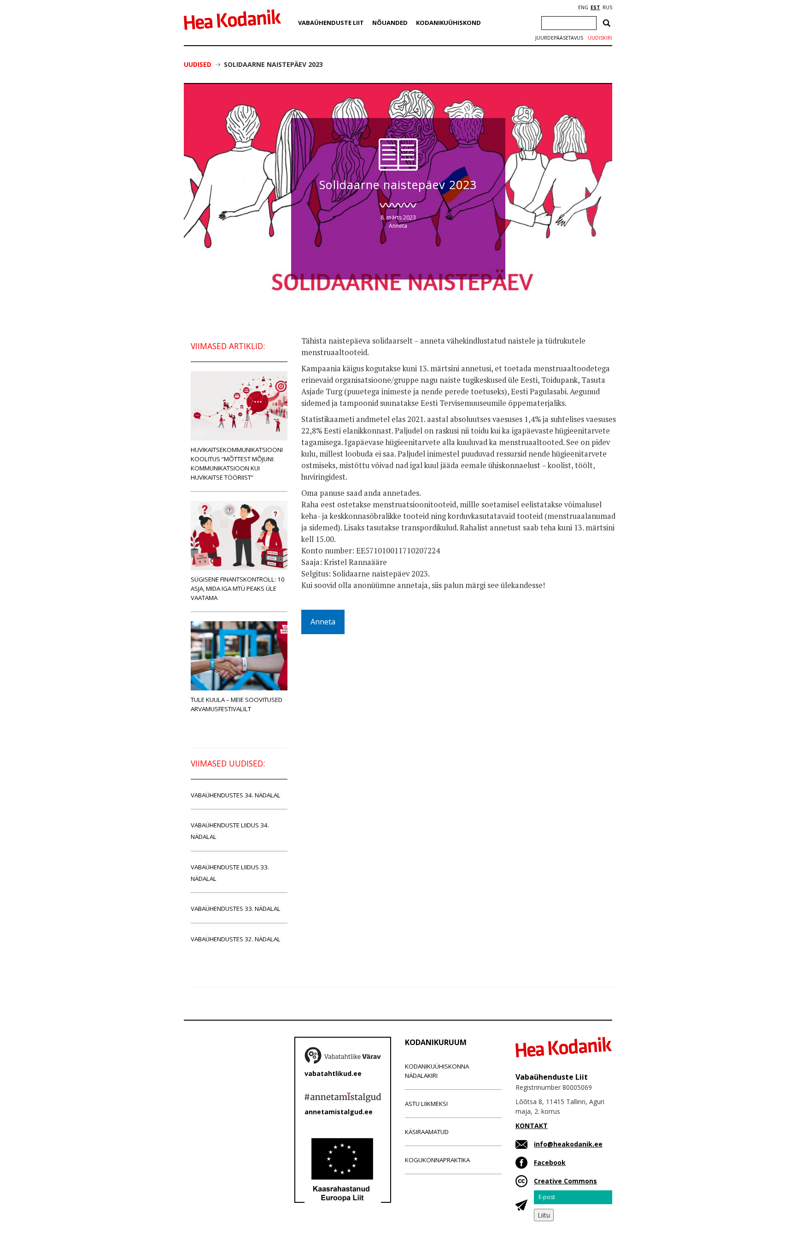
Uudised (197, 64)
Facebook (550, 1162)
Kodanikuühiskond (448, 22)
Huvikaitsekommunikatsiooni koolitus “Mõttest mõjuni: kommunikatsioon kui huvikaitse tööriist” (237, 463)
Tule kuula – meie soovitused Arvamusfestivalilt (236, 704)
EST (595, 7)
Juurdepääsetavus (559, 38)
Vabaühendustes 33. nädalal (236, 908)
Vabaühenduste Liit (331, 22)
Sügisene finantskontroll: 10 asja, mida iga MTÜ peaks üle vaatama (238, 588)
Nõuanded (390, 22)
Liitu (544, 1215)
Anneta (398, 226)
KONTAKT (531, 1125)
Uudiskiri (600, 38)
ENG (583, 7)
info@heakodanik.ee (568, 1144)
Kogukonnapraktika (437, 1160)
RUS (607, 7)
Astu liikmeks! (426, 1103)
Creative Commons (565, 1181)
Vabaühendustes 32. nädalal (236, 939)
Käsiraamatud (427, 1132)
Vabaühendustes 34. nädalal (236, 795)
